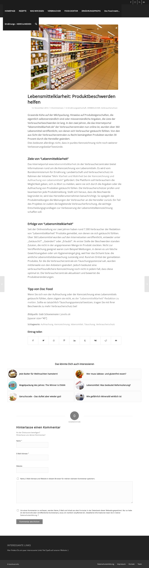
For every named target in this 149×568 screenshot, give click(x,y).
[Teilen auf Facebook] (33, 340)
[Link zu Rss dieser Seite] (139, 2)
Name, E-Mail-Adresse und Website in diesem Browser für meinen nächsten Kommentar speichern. (57, 479)
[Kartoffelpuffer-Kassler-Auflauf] (2, 284)
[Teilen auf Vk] (95, 340)
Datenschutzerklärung (28, 515)
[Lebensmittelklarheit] (74, 57)
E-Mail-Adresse (22, 453)
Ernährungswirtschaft (77, 108)
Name (19, 440)
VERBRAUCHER (93, 108)
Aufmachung (47, 324)
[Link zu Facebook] (131, 2)
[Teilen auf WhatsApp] (54, 340)
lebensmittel (77, 324)
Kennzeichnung (62, 324)
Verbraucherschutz (109, 108)
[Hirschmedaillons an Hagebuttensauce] (146, 284)
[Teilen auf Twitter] (43, 340)
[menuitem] (10, 10)
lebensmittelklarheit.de (41, 126)
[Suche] (36, 23)
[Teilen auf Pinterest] (64, 340)
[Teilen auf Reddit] (106, 340)
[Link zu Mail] (144, 2)
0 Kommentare (56, 108)
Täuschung (89, 324)
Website (19, 466)
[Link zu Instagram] (135, 2)
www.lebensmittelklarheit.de (64, 164)
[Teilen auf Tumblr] (85, 340)
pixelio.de (65, 314)
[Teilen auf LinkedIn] (74, 340)
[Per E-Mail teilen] (116, 340)
